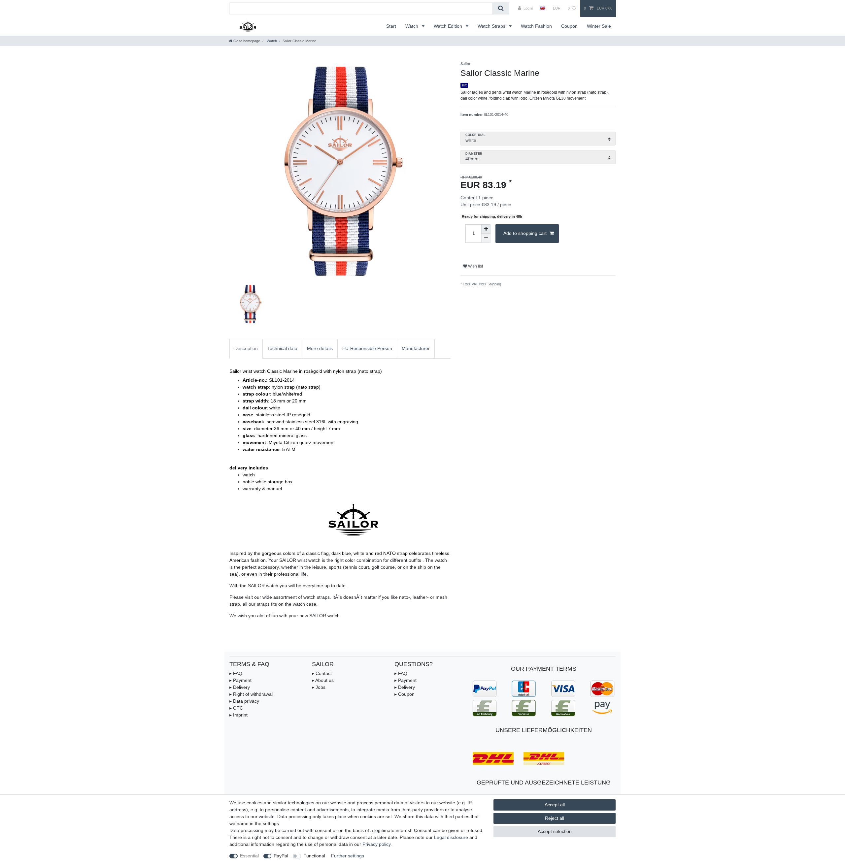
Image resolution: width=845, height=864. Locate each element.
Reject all (554, 818)
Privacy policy (376, 844)
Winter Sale (599, 26)
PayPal (281, 855)
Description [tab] (246, 348)
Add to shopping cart (525, 233)
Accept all (555, 804)
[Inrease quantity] (485, 229)
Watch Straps (492, 26)
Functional (314, 855)
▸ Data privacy (244, 701)
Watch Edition (448, 26)
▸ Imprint (238, 715)
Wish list (475, 266)
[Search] (500, 8)
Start (391, 26)
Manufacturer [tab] (416, 348)
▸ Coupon (404, 694)
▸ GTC (236, 708)
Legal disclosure (451, 837)
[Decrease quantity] (485, 238)
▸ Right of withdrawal (251, 694)
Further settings (347, 855)
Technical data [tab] (282, 348)
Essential (249, 855)
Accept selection (555, 831)
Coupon (569, 26)
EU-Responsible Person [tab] (367, 348)
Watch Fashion (536, 26)
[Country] (543, 8)
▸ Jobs (318, 687)
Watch (412, 26)
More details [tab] (320, 348)
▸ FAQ (235, 673)
